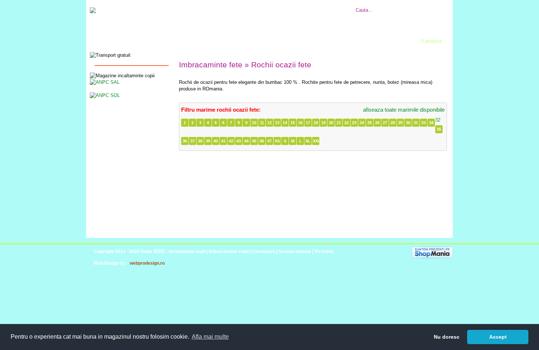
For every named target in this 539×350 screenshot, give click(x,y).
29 (400, 122)
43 (238, 141)
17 (308, 122)
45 (254, 141)
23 (354, 122)
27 (385, 122)
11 (262, 122)
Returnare (288, 6)
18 (316, 122)
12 (269, 122)
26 (377, 122)
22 (346, 122)
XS (277, 141)
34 (431, 122)
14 (285, 122)
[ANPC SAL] (105, 82)
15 (292, 122)
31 (416, 122)
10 (254, 122)
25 (369, 122)
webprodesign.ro (147, 263)
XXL (316, 141)
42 (231, 141)
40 (215, 141)
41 (223, 141)
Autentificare (234, 39)
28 (392, 122)
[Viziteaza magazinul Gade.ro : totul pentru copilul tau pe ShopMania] (432, 256)
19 (323, 122)
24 (362, 122)
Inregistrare (282, 39)
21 (339, 122)
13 (277, 122)
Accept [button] (498, 337)
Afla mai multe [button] (210, 337)
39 (208, 141)
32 (437, 120)
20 (331, 122)
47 (269, 141)
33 (423, 122)
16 (300, 122)
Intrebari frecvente (236, 6)
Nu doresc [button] (446, 337)
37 (192, 141)
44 (246, 141)
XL (308, 141)
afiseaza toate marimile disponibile (404, 110)
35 (439, 129)
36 (185, 141)
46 (262, 141)
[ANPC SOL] (105, 95)
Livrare (267, 6)
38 (200, 141)
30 (408, 122)
